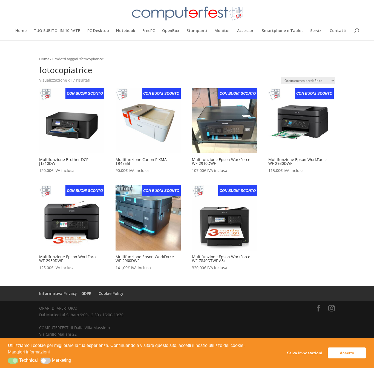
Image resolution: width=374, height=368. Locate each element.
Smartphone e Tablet (282, 31)
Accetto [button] (347, 353)
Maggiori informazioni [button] (29, 352)
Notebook (125, 31)
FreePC (148, 31)
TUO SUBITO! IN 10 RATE (57, 31)
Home (21, 31)
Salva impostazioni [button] (304, 353)
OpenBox (170, 31)
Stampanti (196, 31)
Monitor (222, 31)
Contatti (338, 31)
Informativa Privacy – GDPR (65, 293)
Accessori (246, 31)
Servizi (316, 31)
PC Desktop (98, 31)
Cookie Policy (111, 293)
